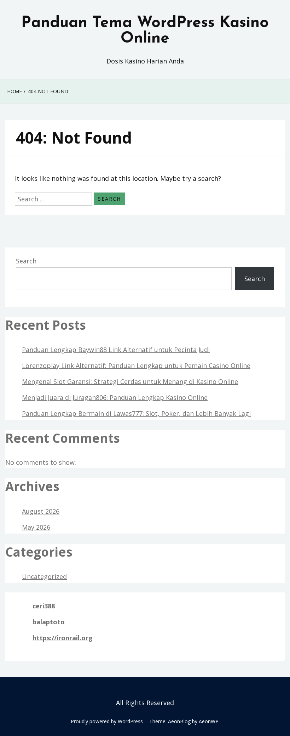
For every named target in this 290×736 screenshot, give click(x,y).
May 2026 (36, 527)
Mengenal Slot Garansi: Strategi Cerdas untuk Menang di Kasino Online (130, 381)
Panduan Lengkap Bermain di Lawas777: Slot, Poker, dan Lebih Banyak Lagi (136, 413)
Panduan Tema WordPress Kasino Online (145, 30)
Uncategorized (44, 576)
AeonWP (209, 721)
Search (26, 261)
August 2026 (40, 511)
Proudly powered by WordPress (107, 721)
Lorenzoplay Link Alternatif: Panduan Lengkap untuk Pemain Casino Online (136, 365)
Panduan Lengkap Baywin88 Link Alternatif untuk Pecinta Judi (116, 349)
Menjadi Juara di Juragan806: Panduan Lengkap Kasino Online (115, 397)
